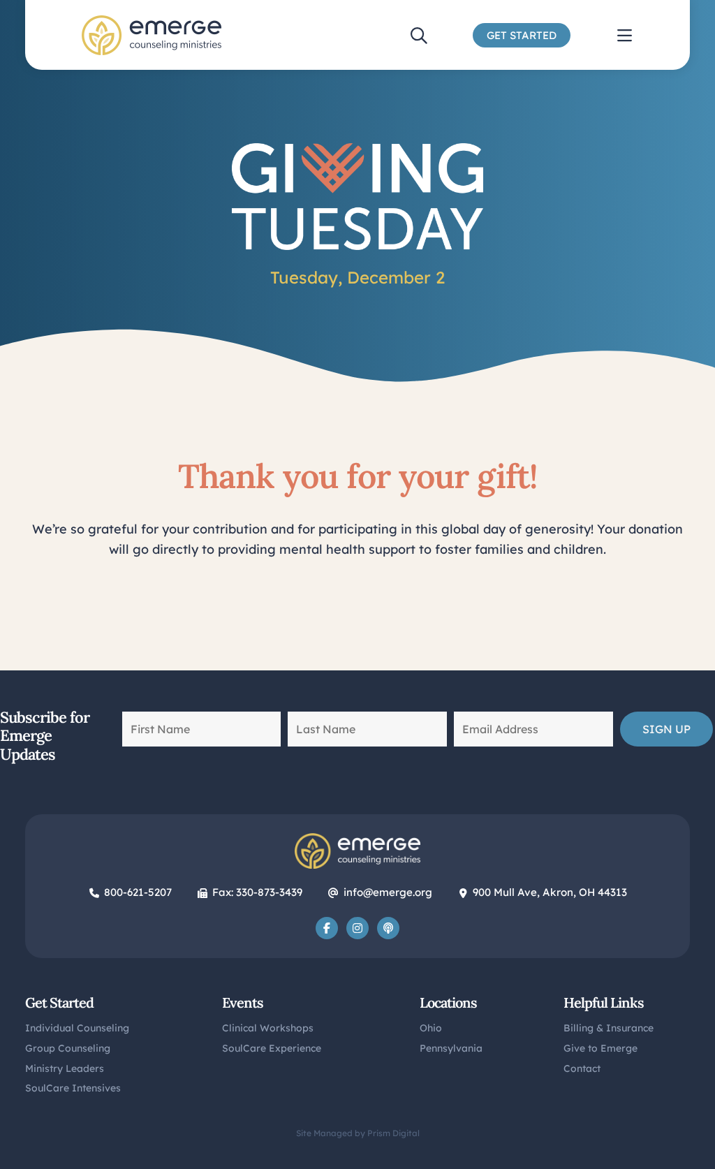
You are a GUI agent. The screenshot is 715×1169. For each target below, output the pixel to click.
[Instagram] (357, 928)
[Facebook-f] (327, 928)
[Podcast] (388, 928)
